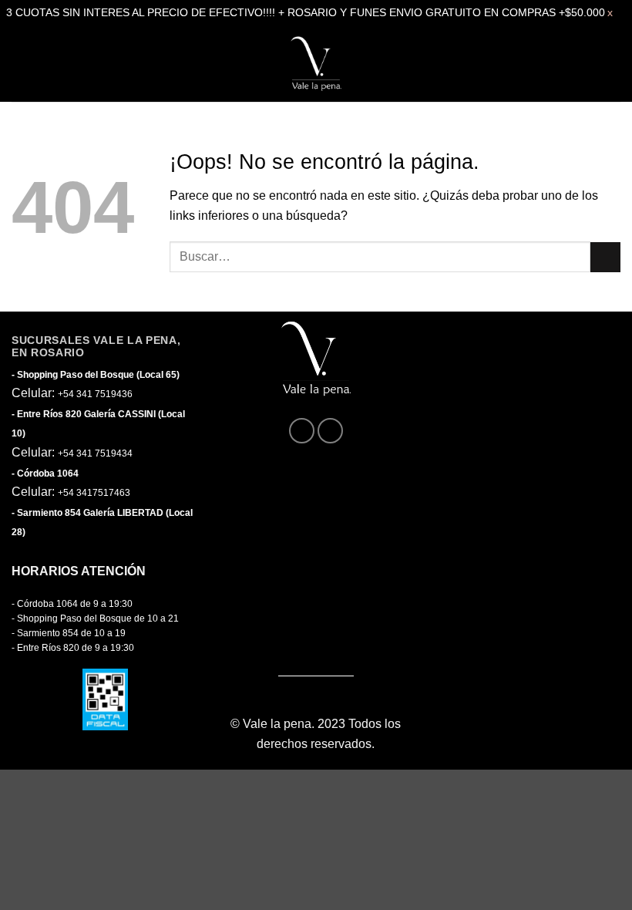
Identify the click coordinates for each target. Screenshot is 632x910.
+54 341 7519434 (95, 453)
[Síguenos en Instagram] (330, 430)
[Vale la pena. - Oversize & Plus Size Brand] (316, 63)
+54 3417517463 (94, 492)
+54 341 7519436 (95, 394)
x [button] (610, 12)
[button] (25, 63)
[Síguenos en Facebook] (301, 430)
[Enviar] (605, 257)
